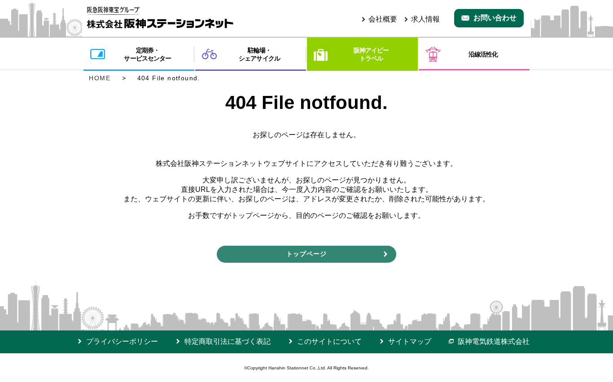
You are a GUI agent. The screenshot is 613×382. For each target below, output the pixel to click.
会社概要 (382, 19)
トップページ (306, 253)
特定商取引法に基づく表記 (227, 341)
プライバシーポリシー (122, 341)
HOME (101, 78)
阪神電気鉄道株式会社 (494, 341)
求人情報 (425, 19)
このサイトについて (329, 341)
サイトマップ (409, 341)
